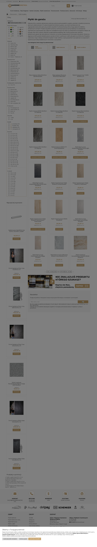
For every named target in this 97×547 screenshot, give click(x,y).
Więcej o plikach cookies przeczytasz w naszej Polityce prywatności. (19, 536)
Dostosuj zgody (23, 539)
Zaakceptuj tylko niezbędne (10, 539)
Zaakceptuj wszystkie (34, 539)
